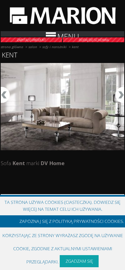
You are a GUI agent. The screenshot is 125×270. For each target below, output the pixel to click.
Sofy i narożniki (54, 46)
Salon (32, 46)
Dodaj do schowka (94, 40)
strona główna (12, 46)
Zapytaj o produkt (31, 40)
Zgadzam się (79, 261)
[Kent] (62, 107)
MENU (68, 34)
